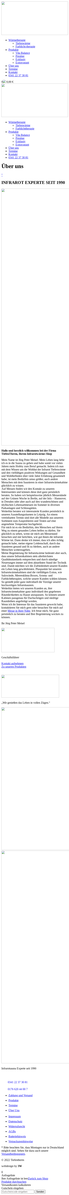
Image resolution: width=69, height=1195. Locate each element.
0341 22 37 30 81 (18, 157)
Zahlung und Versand (20, 1095)
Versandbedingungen (13, 1153)
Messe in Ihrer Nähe (19, 610)
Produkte (13, 49)
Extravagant (22, 62)
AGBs (12, 1131)
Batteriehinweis (17, 1136)
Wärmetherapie (16, 40)
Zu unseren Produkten (13, 666)
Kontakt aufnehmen (12, 663)
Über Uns (13, 1110)
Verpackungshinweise (20, 1141)
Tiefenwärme (23, 43)
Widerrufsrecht (16, 1126)
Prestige (20, 56)
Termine (13, 68)
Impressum (14, 1116)
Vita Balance (23, 52)
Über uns (13, 65)
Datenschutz (15, 1121)
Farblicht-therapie (25, 46)
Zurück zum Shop (38, 1178)
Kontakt (13, 72)
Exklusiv (20, 59)
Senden (40, 1191)
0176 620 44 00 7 (18, 1089)
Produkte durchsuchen (13, 1181)
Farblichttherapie (25, 128)
